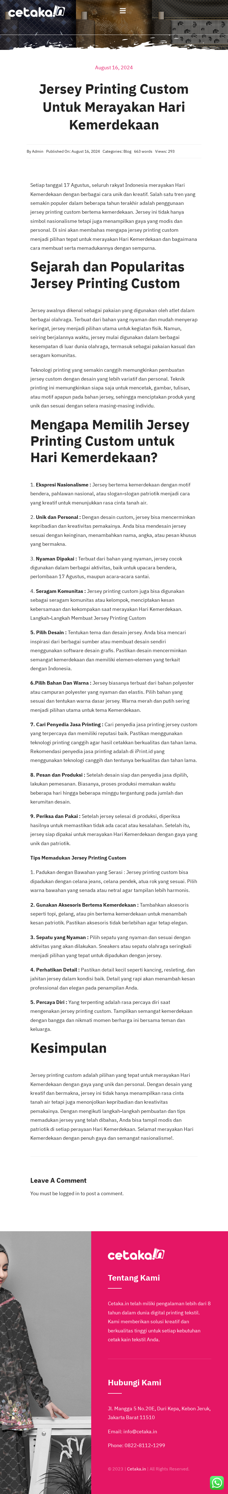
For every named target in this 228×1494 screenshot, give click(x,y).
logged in (69, 1193)
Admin (37, 151)
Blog (127, 151)
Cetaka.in (136, 1469)
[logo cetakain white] (36, 7)
